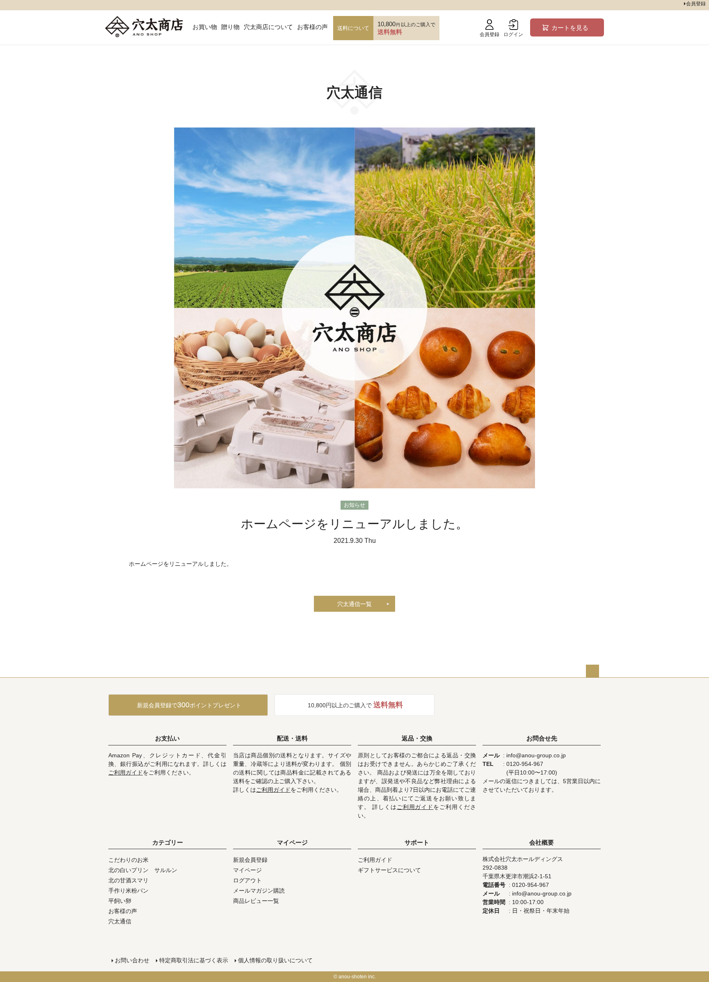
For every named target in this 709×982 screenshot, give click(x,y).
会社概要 (541, 842)
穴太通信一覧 (354, 604)
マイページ (292, 842)
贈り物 (230, 26)
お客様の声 (312, 26)
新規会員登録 (250, 860)
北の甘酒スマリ (128, 880)
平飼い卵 (119, 901)
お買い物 (204, 26)
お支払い (167, 738)
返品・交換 (417, 738)
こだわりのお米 (128, 860)
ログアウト (247, 880)
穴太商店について (268, 26)
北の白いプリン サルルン (142, 870)
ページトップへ (592, 671)
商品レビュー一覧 (256, 901)
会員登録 (489, 34)
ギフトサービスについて (389, 870)
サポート (417, 842)
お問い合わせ (132, 960)
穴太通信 (119, 921)
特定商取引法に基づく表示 (193, 960)
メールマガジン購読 (259, 890)
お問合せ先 (541, 738)
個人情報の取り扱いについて (275, 960)
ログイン (513, 34)
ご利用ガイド (125, 772)
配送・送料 (292, 738)
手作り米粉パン (128, 890)
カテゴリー (167, 842)
